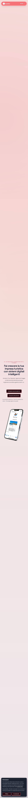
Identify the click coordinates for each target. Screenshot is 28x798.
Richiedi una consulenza (14, 391)
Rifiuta (6, 793)
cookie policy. (20, 786)
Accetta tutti (16, 793)
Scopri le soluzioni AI (14, 395)
